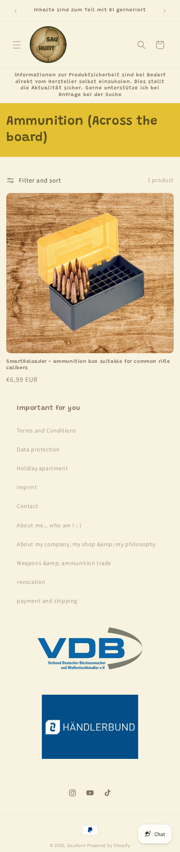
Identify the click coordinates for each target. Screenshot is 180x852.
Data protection (38, 449)
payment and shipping (47, 600)
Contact (27, 506)
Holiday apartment (42, 468)
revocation (31, 582)
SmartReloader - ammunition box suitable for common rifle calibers (88, 365)
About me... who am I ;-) (49, 525)
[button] (17, 45)
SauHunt (76, 845)
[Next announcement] (164, 11)
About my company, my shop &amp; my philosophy (86, 544)
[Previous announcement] (15, 11)
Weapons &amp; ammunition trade (64, 563)
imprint (27, 487)
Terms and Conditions (46, 430)
